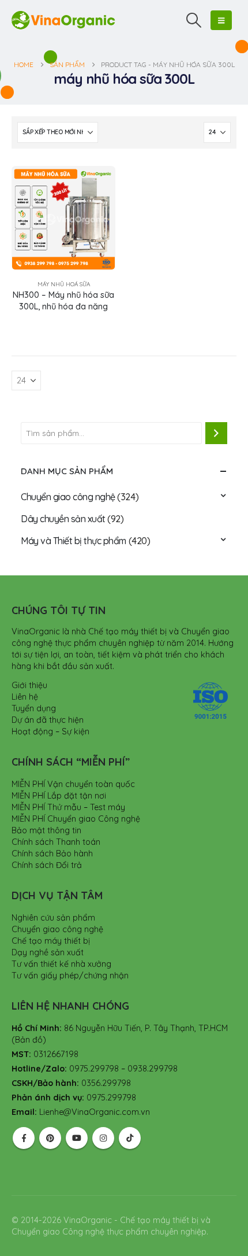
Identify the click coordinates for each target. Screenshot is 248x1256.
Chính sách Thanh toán (56, 842)
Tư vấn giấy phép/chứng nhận (70, 975)
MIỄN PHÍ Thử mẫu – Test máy (68, 807)
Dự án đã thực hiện (48, 720)
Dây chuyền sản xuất (63, 518)
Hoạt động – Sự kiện (50, 731)
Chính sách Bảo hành (52, 853)
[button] (194, 20)
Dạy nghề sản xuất (48, 952)
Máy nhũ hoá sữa (63, 284)
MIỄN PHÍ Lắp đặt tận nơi (59, 795)
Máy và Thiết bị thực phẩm (73, 540)
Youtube (77, 1138)
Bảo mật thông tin (46, 830)
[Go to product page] (63, 218)
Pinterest (50, 1138)
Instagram (103, 1138)
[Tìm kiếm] (216, 433)
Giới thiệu (29, 685)
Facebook (24, 1138)
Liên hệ (25, 697)
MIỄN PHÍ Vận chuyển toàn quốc (73, 784)
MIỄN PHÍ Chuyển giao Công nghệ (76, 819)
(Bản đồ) (29, 1040)
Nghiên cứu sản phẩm (53, 918)
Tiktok (130, 1138)
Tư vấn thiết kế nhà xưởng (61, 964)
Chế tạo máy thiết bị (51, 941)
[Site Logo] (63, 20)
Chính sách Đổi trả (47, 865)
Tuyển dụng (34, 708)
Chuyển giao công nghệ (68, 497)
